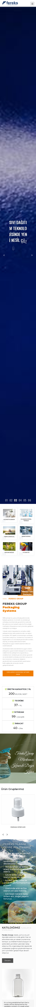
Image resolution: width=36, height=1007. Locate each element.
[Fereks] (10, 3)
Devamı (7, 960)
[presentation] (3, 834)
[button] (11, 500)
